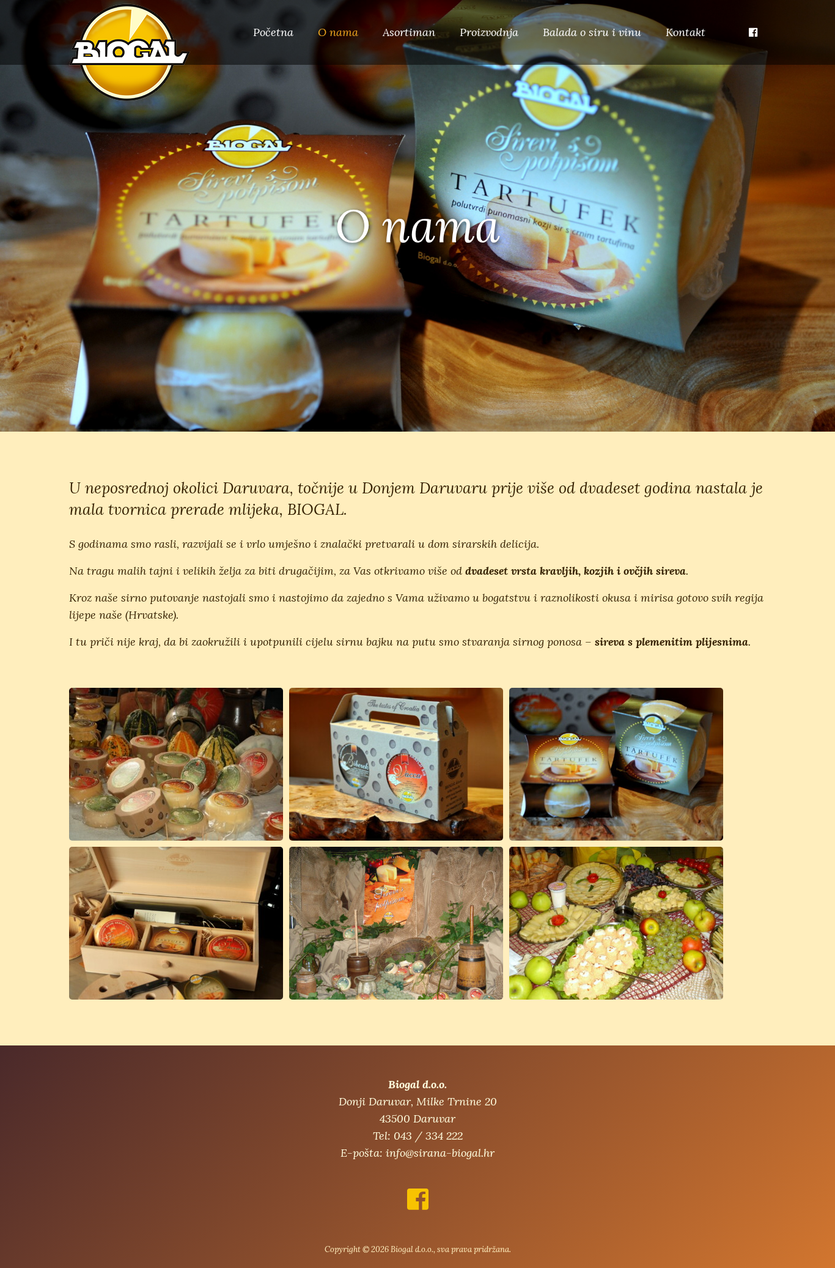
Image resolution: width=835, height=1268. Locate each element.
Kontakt (685, 32)
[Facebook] (753, 32)
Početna (273, 32)
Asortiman (409, 32)
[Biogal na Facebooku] (418, 1204)
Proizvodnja (489, 32)
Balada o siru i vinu (592, 32)
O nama (338, 32)
